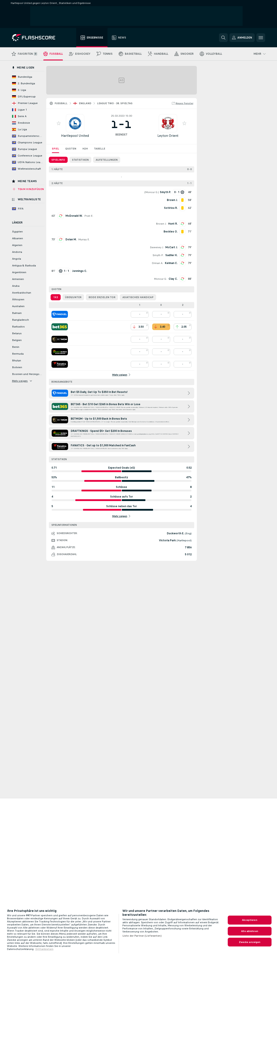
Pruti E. (88, 216)
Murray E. (84, 239)
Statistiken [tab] (80, 159)
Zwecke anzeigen (250, 942)
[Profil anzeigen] (75, 123)
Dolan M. (70, 239)
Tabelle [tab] (99, 148)
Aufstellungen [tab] (107, 159)
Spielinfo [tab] (58, 159)
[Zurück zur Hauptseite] (36, 37)
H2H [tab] (85, 148)
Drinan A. (157, 263)
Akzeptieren (249, 920)
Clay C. (173, 279)
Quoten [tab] (70, 148)
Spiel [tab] (55, 148)
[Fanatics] (59, 364)
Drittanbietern (44, 949)
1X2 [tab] (55, 297)
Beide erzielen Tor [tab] (101, 297)
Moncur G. (151, 192)
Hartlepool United (75, 136)
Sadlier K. (171, 255)
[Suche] (223, 37)
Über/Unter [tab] (73, 297)
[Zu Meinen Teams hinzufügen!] (58, 123)
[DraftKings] (59, 351)
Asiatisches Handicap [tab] (137, 297)
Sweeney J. (157, 247)
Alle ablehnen (249, 931)
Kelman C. (171, 263)
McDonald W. (74, 216)
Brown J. (161, 223)
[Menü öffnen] (260, 37)
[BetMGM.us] (59, 339)
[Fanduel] (59, 314)
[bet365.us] (59, 326)
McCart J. (171, 247)
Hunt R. (173, 223)
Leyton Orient (167, 136)
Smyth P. (158, 255)
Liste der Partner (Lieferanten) (142, 935)
